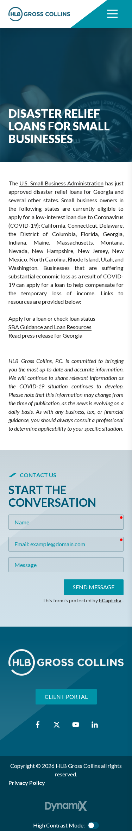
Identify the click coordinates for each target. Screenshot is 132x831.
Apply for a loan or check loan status (51, 318)
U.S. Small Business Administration (61, 183)
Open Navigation (112, 14)
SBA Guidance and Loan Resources (50, 327)
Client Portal (66, 696)
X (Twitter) (56, 724)
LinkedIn (94, 724)
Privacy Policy (26, 782)
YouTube (75, 724)
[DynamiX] (66, 806)
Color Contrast (93, 825)
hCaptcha (110, 600)
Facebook (37, 724)
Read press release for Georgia (45, 335)
